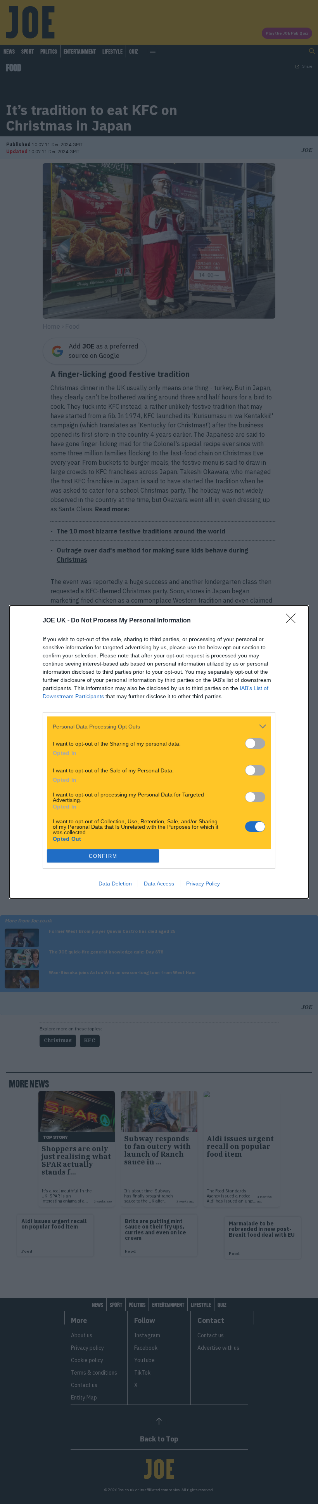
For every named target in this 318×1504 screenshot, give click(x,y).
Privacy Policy (203, 883)
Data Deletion (115, 883)
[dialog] (159, 752)
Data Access (159, 883)
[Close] (293, 620)
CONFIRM (103, 856)
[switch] (255, 743)
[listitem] (159, 726)
